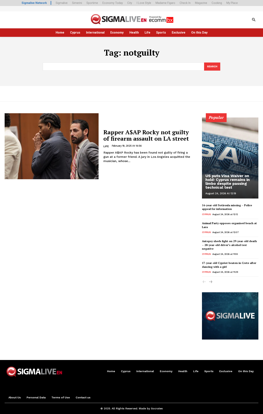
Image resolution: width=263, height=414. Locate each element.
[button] (253, 20)
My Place (232, 3)
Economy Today (112, 3)
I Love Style (144, 3)
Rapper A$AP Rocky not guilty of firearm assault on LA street (146, 135)
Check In (185, 3)
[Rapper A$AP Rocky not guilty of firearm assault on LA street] (52, 146)
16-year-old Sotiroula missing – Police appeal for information (227, 207)
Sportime (92, 3)
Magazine (201, 3)
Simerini (77, 3)
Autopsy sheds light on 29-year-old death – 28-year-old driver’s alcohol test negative (229, 244)
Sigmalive (62, 3)
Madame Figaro (165, 3)
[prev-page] (204, 282)
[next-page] (210, 282)
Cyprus (206, 214)
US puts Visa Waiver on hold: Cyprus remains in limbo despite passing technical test (227, 181)
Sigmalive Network (34, 3)
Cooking (217, 3)
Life (106, 146)
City (129, 3)
